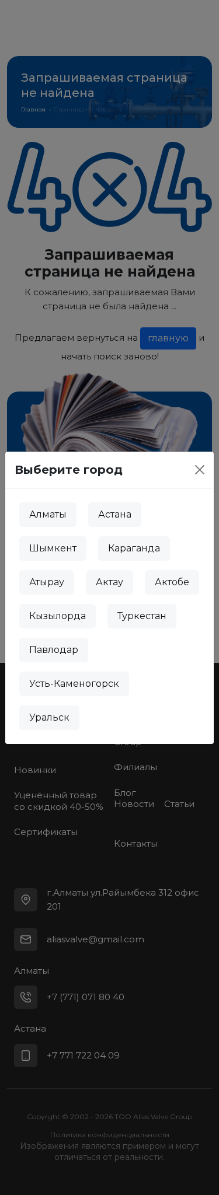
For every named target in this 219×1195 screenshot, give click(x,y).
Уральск (49, 717)
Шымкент (53, 548)
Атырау (46, 582)
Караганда (134, 548)
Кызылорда (57, 615)
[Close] (199, 469)
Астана (114, 514)
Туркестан (141, 615)
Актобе (172, 582)
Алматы (48, 514)
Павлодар (53, 649)
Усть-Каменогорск (74, 683)
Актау (109, 582)
